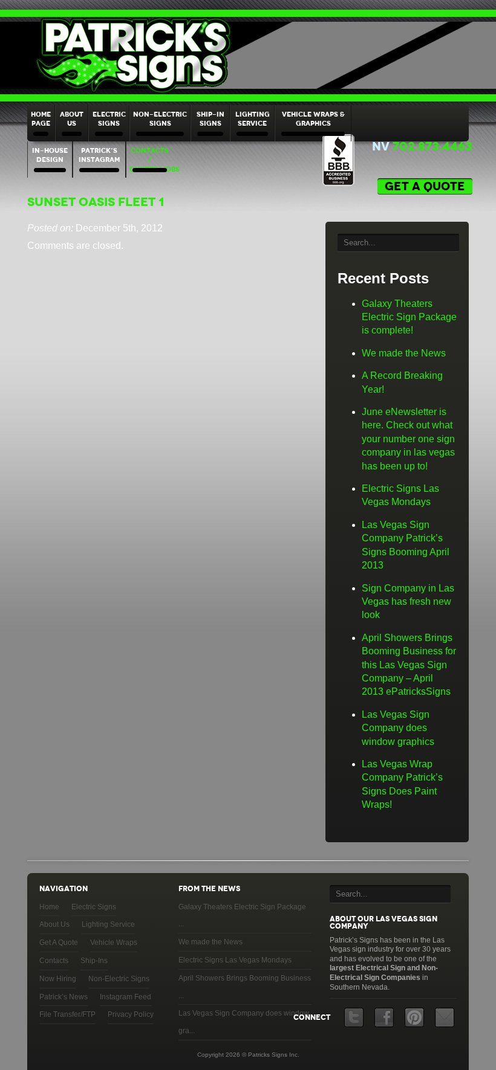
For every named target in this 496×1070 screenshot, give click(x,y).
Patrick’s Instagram (99, 155)
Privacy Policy (131, 1014)
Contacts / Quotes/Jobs (151, 159)
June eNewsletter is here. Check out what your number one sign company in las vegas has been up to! (408, 439)
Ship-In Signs (210, 118)
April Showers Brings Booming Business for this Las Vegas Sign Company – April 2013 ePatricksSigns (409, 665)
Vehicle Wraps (113, 942)
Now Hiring (57, 979)
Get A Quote (58, 942)
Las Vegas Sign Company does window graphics (398, 728)
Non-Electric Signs (160, 118)
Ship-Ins (94, 960)
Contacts (53, 960)
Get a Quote (425, 186)
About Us (71, 118)
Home (49, 907)
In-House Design (50, 155)
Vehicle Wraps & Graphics (313, 118)
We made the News (404, 353)
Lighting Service (252, 118)
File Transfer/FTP (67, 1014)
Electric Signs (109, 118)
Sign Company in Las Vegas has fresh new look (408, 601)
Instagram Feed (125, 997)
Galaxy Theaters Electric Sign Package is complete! (409, 317)
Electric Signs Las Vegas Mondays (235, 960)
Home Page (41, 118)
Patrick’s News (63, 997)
